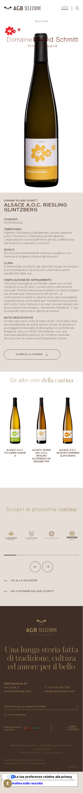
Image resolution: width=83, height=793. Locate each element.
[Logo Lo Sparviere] (11, 535)
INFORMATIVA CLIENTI (23, 745)
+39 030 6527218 (59, 687)
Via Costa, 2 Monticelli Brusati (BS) (17, 689)
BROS (73, 767)
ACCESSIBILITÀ (41, 749)
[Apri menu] (64, 8)
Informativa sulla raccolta (24, 783)
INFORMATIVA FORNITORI (55, 745)
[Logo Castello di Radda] (31, 535)
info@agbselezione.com (59, 691)
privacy (22, 715)
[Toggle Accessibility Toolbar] (7, 783)
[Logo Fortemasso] (72, 535)
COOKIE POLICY (53, 753)
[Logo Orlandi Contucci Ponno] (51, 535)
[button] (35, 566)
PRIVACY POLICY (30, 753)
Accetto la (17, 715)
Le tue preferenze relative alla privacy (43, 777)
